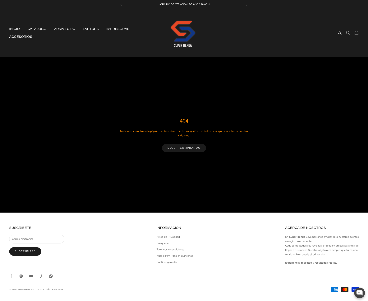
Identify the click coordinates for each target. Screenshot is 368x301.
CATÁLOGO (36, 29)
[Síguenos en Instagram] (21, 276)
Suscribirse (25, 251)
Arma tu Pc (64, 29)
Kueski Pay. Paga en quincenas (175, 256)
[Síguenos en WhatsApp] (51, 276)
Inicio (14, 29)
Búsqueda (162, 243)
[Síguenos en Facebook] (11, 276)
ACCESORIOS (20, 37)
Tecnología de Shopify (49, 289)
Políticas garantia (167, 262)
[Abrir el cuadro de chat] (359, 293)
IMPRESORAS (117, 29)
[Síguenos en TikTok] (41, 276)
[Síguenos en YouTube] (31, 276)
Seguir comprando (184, 148)
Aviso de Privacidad (168, 237)
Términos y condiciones (170, 249)
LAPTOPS (91, 29)
